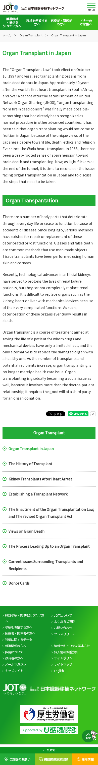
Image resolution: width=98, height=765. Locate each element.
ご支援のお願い (19, 759)
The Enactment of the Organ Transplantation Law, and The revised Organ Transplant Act (51, 512)
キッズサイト (14, 670)
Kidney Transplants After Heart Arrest (40, 478)
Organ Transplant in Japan (31, 448)
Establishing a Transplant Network (38, 493)
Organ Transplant (31, 35)
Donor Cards (19, 583)
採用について (14, 652)
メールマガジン (15, 664)
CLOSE (51, 750)
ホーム (7, 35)
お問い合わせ (63, 627)
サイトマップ (63, 664)
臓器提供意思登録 (56, 759)
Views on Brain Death (26, 530)
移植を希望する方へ (18, 627)
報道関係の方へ (15, 646)
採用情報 (88, 759)
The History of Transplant (30, 463)
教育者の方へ (14, 658)
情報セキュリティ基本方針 (72, 646)
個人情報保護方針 (66, 652)
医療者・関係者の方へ (20, 633)
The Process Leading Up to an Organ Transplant (49, 546)
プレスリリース (64, 634)
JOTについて (63, 615)
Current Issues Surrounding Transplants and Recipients (46, 565)
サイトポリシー (64, 658)
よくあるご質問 (64, 621)
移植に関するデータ (18, 639)
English (59, 670)
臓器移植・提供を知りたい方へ (24, 618)
